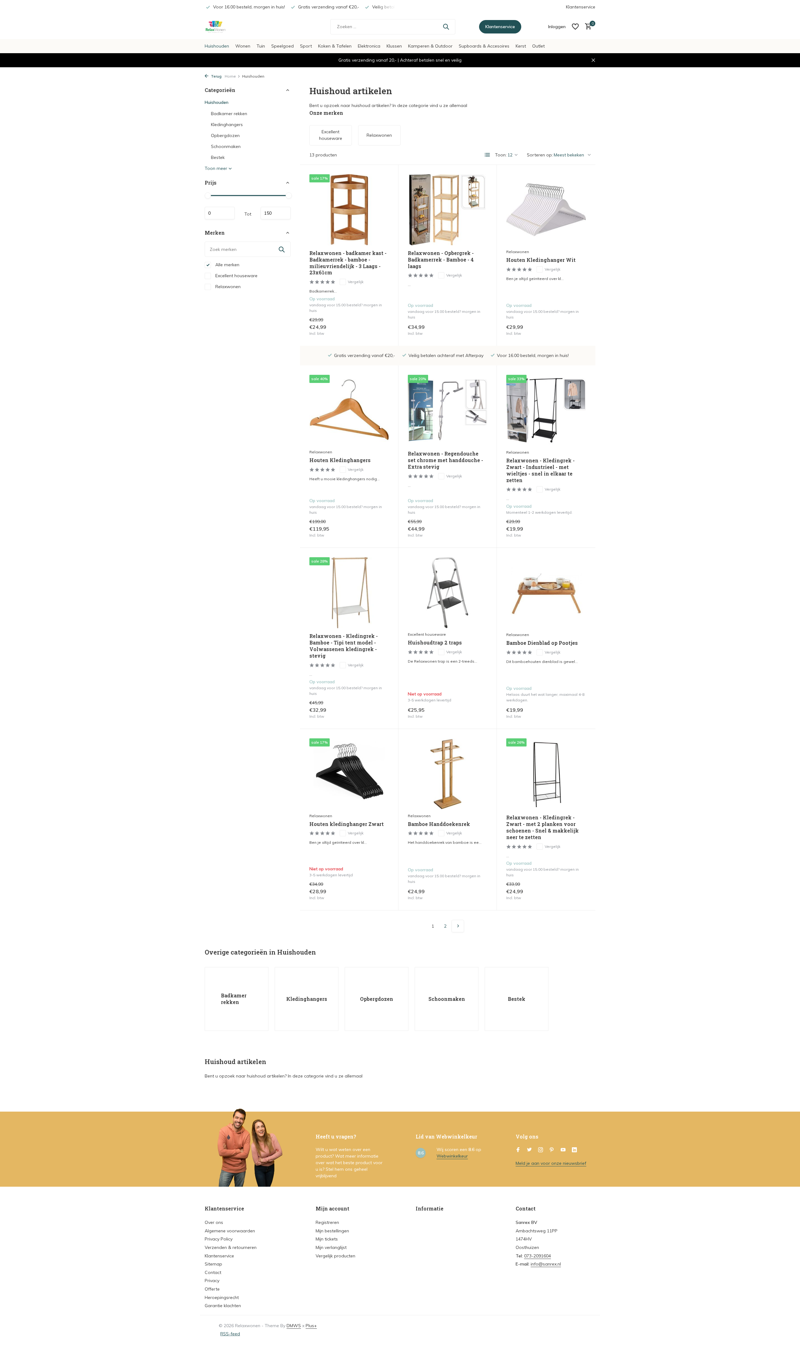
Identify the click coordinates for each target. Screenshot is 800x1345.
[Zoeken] (446, 26)
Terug (216, 76)
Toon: (501, 155)
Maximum (276, 213)
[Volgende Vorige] (458, 926)
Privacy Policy (218, 1239)
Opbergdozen (225, 135)
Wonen (242, 46)
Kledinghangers (227, 124)
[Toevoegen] (378, 329)
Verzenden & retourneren (231, 1247)
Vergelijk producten (335, 1256)
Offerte (212, 1289)
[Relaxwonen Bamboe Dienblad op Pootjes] (546, 593)
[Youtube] (563, 1150)
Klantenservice (580, 7)
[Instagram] (540, 1150)
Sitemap (213, 1264)
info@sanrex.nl (546, 1264)
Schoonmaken (226, 146)
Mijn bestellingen (332, 1231)
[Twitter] (529, 1150)
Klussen (394, 46)
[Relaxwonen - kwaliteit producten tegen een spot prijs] (244, 26)
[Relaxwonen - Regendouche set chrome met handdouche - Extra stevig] (447, 410)
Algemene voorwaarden (230, 1231)
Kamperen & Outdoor (430, 46)
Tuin (261, 46)
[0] (587, 27)
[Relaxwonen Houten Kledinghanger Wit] (546, 210)
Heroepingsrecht (222, 1297)
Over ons (214, 1222)
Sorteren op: (540, 155)
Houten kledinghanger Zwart (346, 824)
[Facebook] (518, 1150)
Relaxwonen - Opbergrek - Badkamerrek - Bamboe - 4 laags (441, 259)
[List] (487, 155)
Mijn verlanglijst (331, 1247)
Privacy (212, 1280)
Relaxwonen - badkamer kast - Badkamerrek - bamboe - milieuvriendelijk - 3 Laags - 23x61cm (348, 263)
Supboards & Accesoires (484, 46)
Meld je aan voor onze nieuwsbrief (551, 1163)
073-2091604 (537, 1256)
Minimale (220, 213)
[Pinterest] (551, 1150)
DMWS (294, 1325)
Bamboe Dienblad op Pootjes (542, 643)
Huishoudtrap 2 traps (435, 642)
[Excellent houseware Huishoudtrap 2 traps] (447, 592)
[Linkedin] (574, 1150)
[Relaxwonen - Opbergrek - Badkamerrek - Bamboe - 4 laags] (447, 209)
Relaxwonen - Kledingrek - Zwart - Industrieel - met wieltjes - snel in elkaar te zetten (540, 470)
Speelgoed (282, 46)
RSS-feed (230, 1334)
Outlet (538, 46)
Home (230, 76)
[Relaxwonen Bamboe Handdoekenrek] (447, 773)
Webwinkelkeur (452, 1156)
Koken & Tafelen (335, 46)
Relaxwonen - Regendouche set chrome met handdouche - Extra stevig (445, 460)
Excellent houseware (236, 275)
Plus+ (311, 1325)
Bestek (218, 157)
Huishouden (217, 46)
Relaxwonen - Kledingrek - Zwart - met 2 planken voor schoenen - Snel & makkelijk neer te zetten (542, 827)
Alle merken (226, 264)
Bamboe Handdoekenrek (439, 824)
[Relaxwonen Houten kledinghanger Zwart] (349, 773)
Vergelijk (355, 281)
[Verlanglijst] (575, 26)
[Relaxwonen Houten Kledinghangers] (349, 410)
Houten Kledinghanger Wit (541, 260)
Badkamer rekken (229, 113)
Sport (306, 46)
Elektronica (369, 46)
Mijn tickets (327, 1239)
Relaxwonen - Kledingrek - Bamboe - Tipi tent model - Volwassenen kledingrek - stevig (343, 646)
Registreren (327, 1222)
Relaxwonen (227, 286)
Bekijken (474, 712)
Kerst (521, 46)
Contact (213, 1272)
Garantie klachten (223, 1305)
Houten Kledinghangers (340, 460)
